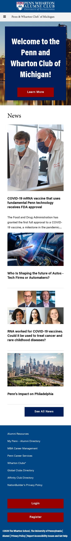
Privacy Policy (18, 536)
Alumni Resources (18, 434)
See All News (44, 411)
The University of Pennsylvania (46, 531)
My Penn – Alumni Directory (23, 441)
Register (36, 517)
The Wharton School (19, 531)
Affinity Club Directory (20, 478)
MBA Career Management (22, 448)
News (14, 116)
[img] (35, 63)
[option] (35, 63)
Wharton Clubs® (16, 463)
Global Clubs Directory (20, 470)
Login (36, 503)
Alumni (6, 536)
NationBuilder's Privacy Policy (24, 485)
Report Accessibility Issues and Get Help (47, 536)
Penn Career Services (19, 456)
